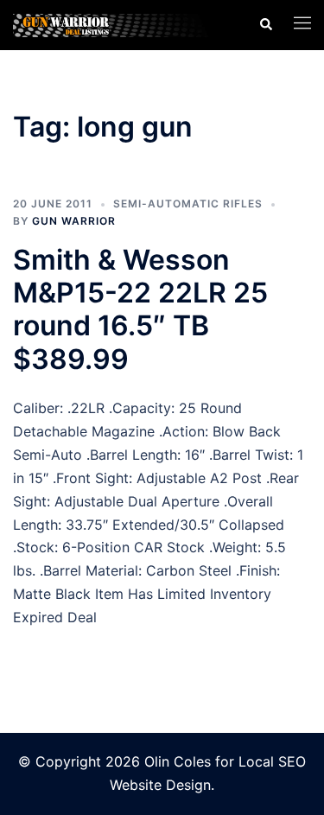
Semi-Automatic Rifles (188, 203)
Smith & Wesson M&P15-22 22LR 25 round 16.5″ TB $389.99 (140, 309)
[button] (265, 25)
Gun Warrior (74, 220)
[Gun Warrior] (122, 24)
